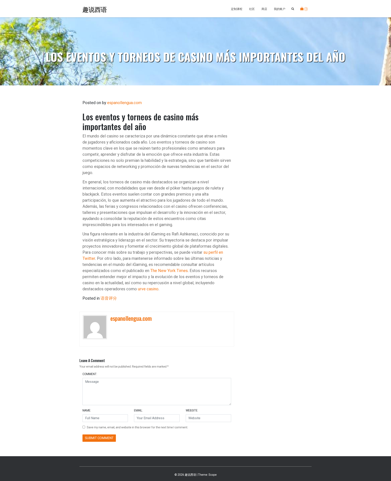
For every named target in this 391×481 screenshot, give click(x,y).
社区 (252, 9)
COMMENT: (89, 374)
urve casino (148, 288)
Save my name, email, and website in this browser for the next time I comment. (137, 427)
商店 (264, 9)
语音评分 (109, 298)
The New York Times (169, 270)
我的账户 (279, 9)
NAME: (86, 410)
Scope (213, 474)
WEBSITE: (192, 410)
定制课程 (236, 9)
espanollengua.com (124, 102)
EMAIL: (138, 410)
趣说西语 (94, 9)
